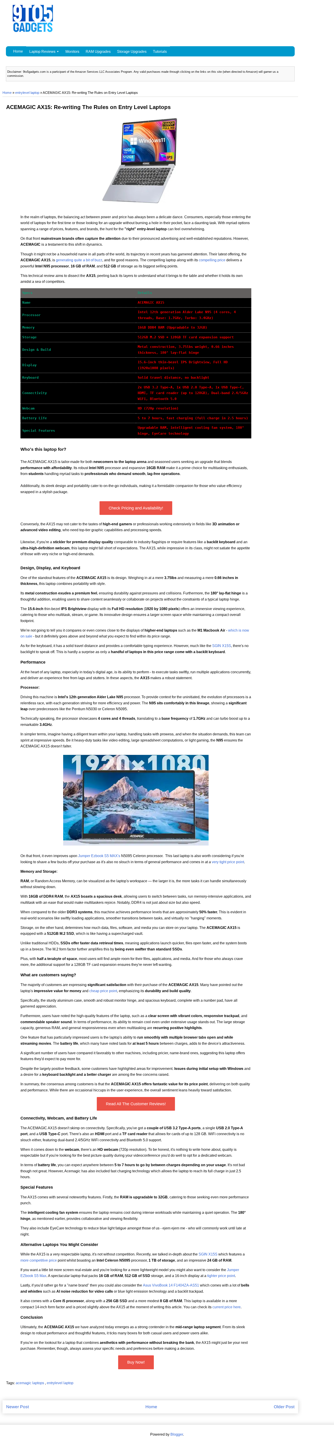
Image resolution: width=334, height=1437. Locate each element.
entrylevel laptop (27, 93)
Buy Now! (136, 1362)
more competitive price (38, 1260)
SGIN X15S (221, 646)
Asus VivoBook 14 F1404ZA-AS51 (171, 1285)
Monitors (72, 51)
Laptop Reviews (42, 51)
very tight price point (228, 862)
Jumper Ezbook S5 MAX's (99, 856)
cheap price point (103, 991)
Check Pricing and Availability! (136, 508)
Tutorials (160, 51)
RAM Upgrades (98, 51)
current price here (226, 1307)
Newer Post (17, 1406)
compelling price (212, 260)
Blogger (176, 1434)
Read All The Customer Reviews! (136, 1104)
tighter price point (221, 1276)
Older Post (284, 1406)
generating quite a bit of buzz (79, 260)
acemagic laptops (30, 1383)
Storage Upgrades (132, 51)
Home (18, 51)
